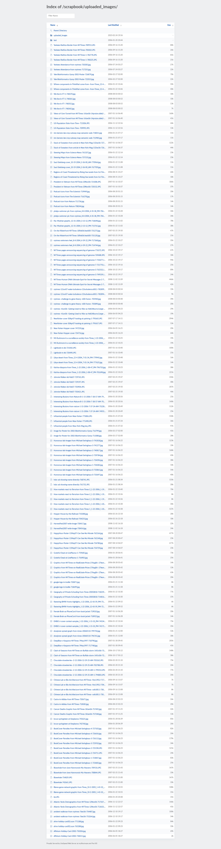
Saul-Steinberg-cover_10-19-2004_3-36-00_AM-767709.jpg (77, 167)
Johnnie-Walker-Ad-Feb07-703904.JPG (69, 387)
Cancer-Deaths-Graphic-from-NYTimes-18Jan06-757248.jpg (77, 714)
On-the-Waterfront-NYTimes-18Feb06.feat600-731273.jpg (77, 231)
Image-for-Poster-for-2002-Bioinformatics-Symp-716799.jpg (77, 431)
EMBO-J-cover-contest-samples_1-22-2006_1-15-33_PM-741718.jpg (80, 626)
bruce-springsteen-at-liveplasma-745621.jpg (71, 719)
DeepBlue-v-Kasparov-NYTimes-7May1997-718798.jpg (75, 641)
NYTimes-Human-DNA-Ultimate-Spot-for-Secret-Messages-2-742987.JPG (80, 284)
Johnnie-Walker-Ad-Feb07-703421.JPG (69, 392)
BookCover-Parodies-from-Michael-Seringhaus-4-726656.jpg (77, 734)
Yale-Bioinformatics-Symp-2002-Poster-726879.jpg (74, 74)
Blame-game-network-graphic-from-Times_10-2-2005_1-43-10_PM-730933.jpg (80, 792)
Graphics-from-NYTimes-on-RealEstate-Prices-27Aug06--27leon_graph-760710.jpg (80, 563)
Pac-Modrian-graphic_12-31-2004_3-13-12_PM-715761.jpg (77, 226)
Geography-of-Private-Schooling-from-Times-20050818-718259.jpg (80, 592)
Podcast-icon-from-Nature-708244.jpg (69, 206)
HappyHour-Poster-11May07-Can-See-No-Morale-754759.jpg (78, 548)
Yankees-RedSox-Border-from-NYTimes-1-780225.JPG (75, 60)
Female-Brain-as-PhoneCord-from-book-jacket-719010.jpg (77, 612)
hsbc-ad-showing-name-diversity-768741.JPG (72, 480)
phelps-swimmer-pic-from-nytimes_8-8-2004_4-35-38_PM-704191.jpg (80, 216)
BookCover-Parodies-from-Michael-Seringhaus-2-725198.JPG (78, 748)
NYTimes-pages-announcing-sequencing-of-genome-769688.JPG (79, 255)
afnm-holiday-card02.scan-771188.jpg (69, 822)
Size (169, 25)
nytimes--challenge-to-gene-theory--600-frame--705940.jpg (77, 299)
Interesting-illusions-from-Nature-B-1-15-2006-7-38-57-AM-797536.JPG (80, 397)
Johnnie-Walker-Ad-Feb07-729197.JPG (69, 382)
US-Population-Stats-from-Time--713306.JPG (72, 123)
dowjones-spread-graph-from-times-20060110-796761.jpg (77, 636)
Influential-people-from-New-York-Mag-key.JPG (72, 426)
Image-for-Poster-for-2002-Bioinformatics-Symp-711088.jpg (77, 436)
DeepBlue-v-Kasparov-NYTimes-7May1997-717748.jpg (75, 646)
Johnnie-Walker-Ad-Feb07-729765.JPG (69, 377)
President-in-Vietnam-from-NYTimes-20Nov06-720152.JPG (77, 187)
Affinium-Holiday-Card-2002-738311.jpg (70, 836)
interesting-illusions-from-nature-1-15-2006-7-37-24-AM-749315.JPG (80, 411)
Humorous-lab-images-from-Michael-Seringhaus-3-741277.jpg (78, 445)
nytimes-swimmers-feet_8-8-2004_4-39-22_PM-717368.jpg (77, 240)
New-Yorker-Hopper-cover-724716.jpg (69, 333)
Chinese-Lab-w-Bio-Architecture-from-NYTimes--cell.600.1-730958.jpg (80, 695)
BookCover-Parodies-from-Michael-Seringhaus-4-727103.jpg (77, 729)
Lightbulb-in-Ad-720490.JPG (65, 353)
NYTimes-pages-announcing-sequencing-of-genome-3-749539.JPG (80, 275)
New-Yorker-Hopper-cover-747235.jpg (69, 328)
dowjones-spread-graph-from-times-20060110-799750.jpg (77, 631)
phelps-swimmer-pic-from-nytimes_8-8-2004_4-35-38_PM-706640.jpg (80, 211)
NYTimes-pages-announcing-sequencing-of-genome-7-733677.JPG (80, 260)
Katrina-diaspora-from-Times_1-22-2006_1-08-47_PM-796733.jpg (80, 367)
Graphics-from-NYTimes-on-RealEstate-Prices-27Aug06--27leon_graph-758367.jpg (80, 568)
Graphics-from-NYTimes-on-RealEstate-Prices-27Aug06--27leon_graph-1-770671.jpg (80, 577)
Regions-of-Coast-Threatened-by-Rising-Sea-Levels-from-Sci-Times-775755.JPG (80, 177)
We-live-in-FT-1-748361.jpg (64, 99)
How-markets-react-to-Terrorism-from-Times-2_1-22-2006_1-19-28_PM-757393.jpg (80, 494)
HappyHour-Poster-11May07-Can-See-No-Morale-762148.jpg (78, 538)
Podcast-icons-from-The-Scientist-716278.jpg (72, 197)
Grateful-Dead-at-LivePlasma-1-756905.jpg (70, 558)
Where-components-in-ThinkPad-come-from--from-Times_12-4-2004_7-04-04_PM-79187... (80, 89)
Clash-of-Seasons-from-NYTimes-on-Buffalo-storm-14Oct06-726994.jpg (80, 656)
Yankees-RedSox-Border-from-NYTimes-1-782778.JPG (75, 55)
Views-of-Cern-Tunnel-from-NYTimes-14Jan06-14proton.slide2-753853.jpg (80, 114)
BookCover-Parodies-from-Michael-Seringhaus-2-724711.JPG (78, 753)
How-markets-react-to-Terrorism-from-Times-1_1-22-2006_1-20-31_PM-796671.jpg (80, 504)
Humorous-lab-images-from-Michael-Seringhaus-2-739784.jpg (78, 455)
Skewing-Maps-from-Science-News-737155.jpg (72, 157)
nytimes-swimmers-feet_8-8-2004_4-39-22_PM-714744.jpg (77, 245)
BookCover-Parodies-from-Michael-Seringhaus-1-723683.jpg (77, 763)
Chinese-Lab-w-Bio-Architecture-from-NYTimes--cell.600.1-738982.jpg (80, 690)
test (55, 40)
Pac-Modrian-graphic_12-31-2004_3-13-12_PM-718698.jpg (77, 221)
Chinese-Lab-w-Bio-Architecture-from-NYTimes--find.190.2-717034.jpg (80, 680)
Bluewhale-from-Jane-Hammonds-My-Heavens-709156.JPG (77, 768)
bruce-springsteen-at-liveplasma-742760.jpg (71, 724)
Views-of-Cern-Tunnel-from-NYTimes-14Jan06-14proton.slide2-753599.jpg (80, 118)
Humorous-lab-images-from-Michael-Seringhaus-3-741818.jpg (78, 441)
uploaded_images (60, 35)
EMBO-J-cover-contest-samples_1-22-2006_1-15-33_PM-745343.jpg (80, 621)
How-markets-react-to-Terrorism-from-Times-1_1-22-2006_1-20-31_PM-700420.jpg (80, 509)
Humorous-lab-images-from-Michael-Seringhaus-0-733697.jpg (78, 475)
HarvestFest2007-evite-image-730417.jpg (70, 524)
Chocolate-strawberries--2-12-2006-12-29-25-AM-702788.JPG (78, 665)
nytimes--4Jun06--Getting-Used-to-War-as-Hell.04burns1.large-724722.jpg (80, 309)
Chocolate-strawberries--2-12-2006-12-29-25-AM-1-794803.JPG (79, 675)
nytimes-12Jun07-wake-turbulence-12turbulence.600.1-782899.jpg (80, 289)
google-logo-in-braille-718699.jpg (67, 587)
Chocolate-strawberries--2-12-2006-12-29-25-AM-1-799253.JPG (79, 670)
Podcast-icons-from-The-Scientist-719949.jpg (72, 192)
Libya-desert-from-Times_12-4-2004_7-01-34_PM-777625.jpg (78, 362)
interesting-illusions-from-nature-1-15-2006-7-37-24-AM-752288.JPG (80, 406)
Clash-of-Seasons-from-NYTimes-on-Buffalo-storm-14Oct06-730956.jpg (80, 651)
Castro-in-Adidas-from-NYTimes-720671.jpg (71, 699)
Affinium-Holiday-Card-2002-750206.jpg (70, 831)
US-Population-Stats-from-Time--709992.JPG (72, 128)
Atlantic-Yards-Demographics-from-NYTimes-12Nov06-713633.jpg (80, 807)
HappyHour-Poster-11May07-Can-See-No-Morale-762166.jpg (78, 533)
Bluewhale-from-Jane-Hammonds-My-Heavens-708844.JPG (77, 773)
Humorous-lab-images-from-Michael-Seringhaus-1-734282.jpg (78, 465)
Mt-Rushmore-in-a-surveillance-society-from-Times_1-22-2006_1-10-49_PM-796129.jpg (80, 343)
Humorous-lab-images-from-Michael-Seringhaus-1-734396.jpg (78, 460)
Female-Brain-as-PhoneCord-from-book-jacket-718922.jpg (77, 616)
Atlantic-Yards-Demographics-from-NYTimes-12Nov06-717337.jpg (80, 802)
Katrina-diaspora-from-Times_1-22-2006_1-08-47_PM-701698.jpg (80, 372)
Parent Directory (60, 31)
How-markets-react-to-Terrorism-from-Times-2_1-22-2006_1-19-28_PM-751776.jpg (80, 499)
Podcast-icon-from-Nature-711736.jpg (69, 201)
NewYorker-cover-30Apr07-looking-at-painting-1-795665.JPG (78, 319)
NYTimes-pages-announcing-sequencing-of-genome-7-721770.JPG (80, 265)
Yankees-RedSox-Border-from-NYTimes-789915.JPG (74, 45)
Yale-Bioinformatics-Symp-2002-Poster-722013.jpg (74, 79)
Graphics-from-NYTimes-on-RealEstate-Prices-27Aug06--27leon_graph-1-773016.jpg (80, 573)
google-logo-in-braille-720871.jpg (67, 582)
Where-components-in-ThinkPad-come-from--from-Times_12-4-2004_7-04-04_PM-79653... (80, 84)
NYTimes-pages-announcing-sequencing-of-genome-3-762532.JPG (80, 270)
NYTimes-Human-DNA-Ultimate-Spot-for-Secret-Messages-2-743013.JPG (80, 279)
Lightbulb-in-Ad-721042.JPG (65, 348)
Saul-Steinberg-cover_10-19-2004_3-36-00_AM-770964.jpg (77, 162)
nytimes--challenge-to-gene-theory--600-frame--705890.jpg (77, 304)
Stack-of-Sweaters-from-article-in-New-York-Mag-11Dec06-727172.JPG (80, 143)
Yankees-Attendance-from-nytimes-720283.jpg (72, 65)
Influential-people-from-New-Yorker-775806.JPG (73, 416)
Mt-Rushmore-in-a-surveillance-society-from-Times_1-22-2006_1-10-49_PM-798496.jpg (80, 338)
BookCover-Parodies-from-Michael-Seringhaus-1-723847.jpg (77, 758)
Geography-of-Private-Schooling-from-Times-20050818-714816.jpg (80, 597)
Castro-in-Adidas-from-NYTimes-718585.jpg (71, 704)
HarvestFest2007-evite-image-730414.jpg (70, 529)
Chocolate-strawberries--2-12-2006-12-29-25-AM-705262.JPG (78, 660)
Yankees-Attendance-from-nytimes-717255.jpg (72, 70)
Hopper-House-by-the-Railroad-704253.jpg (71, 519)
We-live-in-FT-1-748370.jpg (64, 94)
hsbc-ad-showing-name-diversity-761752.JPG (72, 485)
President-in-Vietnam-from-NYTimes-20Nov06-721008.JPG (77, 182)
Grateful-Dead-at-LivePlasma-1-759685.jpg (70, 553)
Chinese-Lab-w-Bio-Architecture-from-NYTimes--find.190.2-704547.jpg (80, 685)
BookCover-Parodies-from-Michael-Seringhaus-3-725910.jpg (77, 743)
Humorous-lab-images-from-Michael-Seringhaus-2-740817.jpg (78, 450)
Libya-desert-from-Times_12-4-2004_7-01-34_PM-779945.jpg (78, 358)
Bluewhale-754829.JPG (63, 778)
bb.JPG (56, 797)
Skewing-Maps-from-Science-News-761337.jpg (72, 153)
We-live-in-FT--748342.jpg (64, 109)
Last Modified (113, 25)
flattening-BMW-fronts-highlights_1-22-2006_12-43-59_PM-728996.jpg (80, 607)
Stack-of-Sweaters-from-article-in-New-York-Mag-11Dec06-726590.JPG (80, 148)
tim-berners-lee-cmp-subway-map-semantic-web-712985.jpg (78, 138)
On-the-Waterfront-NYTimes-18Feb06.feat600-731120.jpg (77, 236)
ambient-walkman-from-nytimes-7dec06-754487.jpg (74, 812)
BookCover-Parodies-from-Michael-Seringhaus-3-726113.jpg (77, 739)
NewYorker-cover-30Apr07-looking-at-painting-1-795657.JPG (78, 323)
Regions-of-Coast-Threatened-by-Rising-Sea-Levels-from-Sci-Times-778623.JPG (80, 172)
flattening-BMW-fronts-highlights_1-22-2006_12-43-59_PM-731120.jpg (80, 602)
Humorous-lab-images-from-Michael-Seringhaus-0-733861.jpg (78, 470)
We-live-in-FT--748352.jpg (64, 104)
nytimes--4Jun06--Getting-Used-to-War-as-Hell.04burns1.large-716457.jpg (80, 314)
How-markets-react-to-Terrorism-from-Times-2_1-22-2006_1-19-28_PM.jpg (80, 489)
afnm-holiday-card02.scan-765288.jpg (69, 826)
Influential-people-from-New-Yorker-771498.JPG (73, 421)
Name (52, 25)
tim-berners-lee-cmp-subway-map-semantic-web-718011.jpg (78, 133)
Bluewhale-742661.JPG (63, 782)
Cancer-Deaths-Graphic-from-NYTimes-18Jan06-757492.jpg (77, 709)
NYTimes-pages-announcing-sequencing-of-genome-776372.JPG (79, 250)
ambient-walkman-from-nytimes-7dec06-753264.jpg (74, 817)
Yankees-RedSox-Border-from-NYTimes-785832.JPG (74, 50)
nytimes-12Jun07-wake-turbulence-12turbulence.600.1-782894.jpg (80, 294)
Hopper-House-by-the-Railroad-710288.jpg (71, 514)
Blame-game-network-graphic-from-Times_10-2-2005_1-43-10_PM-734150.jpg (80, 787)
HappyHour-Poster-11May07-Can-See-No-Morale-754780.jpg (78, 543)
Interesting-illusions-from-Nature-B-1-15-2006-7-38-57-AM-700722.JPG (80, 402)
